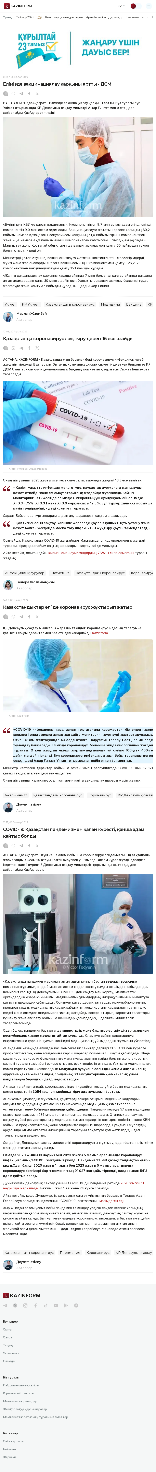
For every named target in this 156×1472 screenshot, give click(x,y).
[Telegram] (21, 93)
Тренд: (8, 17)
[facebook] (36, 1305)
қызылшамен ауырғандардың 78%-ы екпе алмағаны (91, 553)
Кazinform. (100, 633)
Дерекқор (115, 17)
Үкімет (10, 304)
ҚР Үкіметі (30, 304)
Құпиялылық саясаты (18, 1393)
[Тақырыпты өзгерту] (136, 6)
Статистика (60, 573)
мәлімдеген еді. (111, 1201)
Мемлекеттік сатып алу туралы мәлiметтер (35, 1417)
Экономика (11, 1353)
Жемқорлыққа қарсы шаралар (25, 1409)
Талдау (8, 1345)
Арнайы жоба (96, 17)
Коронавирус (142, 573)
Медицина (110, 304)
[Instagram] (5, 93)
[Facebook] (29, 93)
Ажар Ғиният (16, 795)
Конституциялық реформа (64, 17)
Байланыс (10, 1449)
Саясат (8, 1337)
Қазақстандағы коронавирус (70, 304)
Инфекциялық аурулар (24, 573)
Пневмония (70, 1253)
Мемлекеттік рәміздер (20, 1401)
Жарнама (9, 1457)
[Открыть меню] (149, 6)
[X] (37, 93)
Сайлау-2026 (25, 17)
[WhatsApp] (13, 93)
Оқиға (7, 1329)
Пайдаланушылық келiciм (21, 1385)
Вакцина (133, 304)
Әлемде (9, 1361)
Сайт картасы (13, 1441)
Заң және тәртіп (137, 17)
